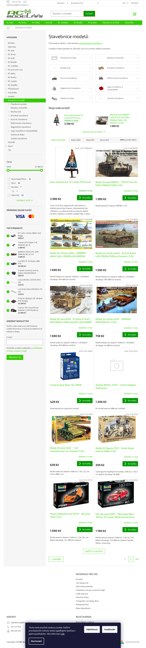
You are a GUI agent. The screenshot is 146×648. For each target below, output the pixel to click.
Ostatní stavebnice (19, 138)
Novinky (11, 43)
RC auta (11, 50)
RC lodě (11, 58)
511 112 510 (16, 626)
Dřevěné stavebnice (19, 115)
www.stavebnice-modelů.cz (90, 43)
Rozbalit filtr (23, 200)
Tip (9, 150)
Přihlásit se (15, 357)
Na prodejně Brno (21, 179)
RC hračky (12, 77)
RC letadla (12, 62)
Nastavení (36, 641)
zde (62, 633)
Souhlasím (109, 629)
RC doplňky (13, 85)
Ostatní (11, 96)
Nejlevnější (75, 140)
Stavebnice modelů (16, 100)
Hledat (89, 13)
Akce (15, 183)
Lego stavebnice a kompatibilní (24, 130)
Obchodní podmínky (84, 586)
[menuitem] (10, 22)
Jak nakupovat (76, 3)
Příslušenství (13, 88)
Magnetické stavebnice (21, 127)
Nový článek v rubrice (85, 622)
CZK (124, 3)
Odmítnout (92, 629)
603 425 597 (16, 630)
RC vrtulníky (13, 66)
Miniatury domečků (19, 108)
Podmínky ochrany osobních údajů (90, 590)
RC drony (12, 54)
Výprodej (12, 46)
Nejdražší (90, 140)
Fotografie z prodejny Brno (87, 601)
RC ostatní (12, 81)
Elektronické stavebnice (21, 123)
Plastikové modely (19, 104)
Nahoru (57, 559)
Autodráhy (12, 92)
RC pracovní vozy (15, 69)
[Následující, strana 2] (130, 559)
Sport (10, 146)
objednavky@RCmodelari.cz (23, 622)
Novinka (16, 187)
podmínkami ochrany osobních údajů (24, 349)
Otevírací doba (82, 597)
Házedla (11, 142)
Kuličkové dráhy (17, 134)
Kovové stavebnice (19, 119)
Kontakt (61, 3)
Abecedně (104, 140)
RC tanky (11, 73)
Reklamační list (82, 604)
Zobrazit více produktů (93, 131)
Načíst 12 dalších (94, 551)
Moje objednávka (83, 608)
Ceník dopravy (82, 593)
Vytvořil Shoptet (132, 642)
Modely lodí (16, 111)
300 (136, 559)
